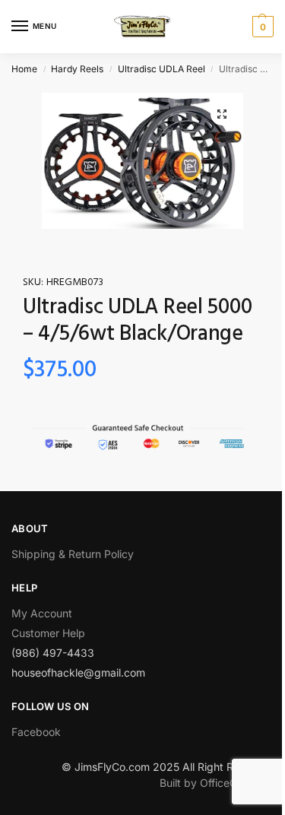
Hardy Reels (77, 69)
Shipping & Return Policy (72, 553)
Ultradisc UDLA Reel (161, 69)
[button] (222, 114)
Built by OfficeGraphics (217, 782)
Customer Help (48, 632)
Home (24, 69)
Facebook (36, 731)
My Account (41, 613)
